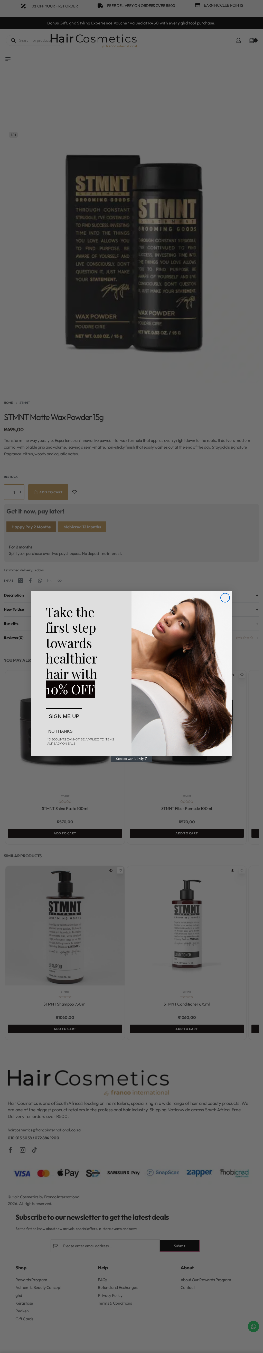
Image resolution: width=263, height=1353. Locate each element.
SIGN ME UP (64, 716)
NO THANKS (60, 731)
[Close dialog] (225, 597)
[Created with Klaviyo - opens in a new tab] (131, 759)
